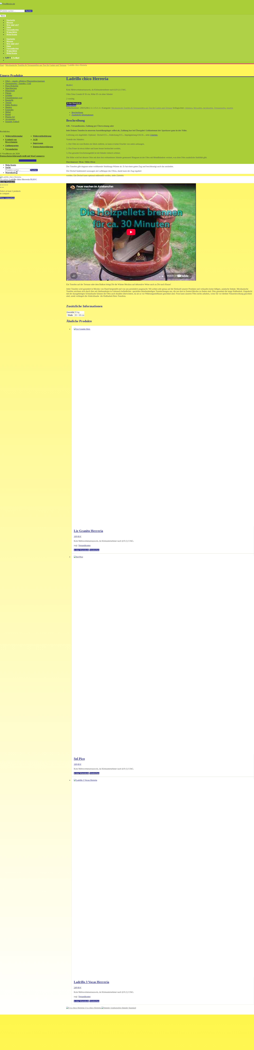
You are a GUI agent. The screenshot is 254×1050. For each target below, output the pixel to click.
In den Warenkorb (74, 103)
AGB (35, 139)
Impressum (38, 143)
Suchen (29, 11)
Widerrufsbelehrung (42, 136)
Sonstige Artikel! (12, 121)
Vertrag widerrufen (27, 160)
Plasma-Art (10, 117)
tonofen (230, 108)
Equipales (9, 110)
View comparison (7, 198)
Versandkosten (84, 545)
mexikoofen (208, 108)
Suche (8, 167)
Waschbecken (11, 88)
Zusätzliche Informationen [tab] (82, 115)
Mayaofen (198, 108)
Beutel (8, 114)
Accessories (10, 119)
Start (2, 65)
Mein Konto (11, 34)
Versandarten (11, 149)
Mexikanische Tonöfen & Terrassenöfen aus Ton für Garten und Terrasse (35, 65)
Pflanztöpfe (10, 90)
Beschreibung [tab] (77, 112)
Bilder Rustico (11, 105)
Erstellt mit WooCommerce (32, 156)
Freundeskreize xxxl (13, 98)
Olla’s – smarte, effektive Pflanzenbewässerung (25, 81)
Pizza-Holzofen (11, 86)
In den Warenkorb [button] (81, 550)
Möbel (8, 112)
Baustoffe (9, 100)
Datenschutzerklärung (43, 147)
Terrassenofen (220, 108)
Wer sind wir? (12, 25)
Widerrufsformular (14, 136)
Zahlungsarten (12, 145)
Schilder (8, 95)
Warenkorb (11, 172)
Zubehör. (154, 135)
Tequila (8, 102)
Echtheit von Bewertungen (11, 140)
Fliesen (8, 93)
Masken (8, 107)
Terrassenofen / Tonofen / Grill (18, 83)
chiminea (188, 108)
